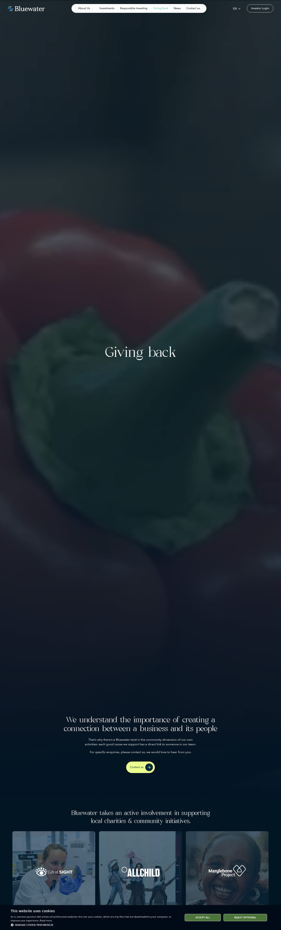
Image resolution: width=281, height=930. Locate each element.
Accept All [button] (203, 917)
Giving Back (160, 8)
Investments (107, 8)
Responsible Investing (133, 8)
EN (235, 8)
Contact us (193, 8)
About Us (84, 8)
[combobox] (236, 8)
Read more (46, 920)
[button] (94, 925)
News (177, 8)
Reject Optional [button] (245, 917)
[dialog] (140, 917)
